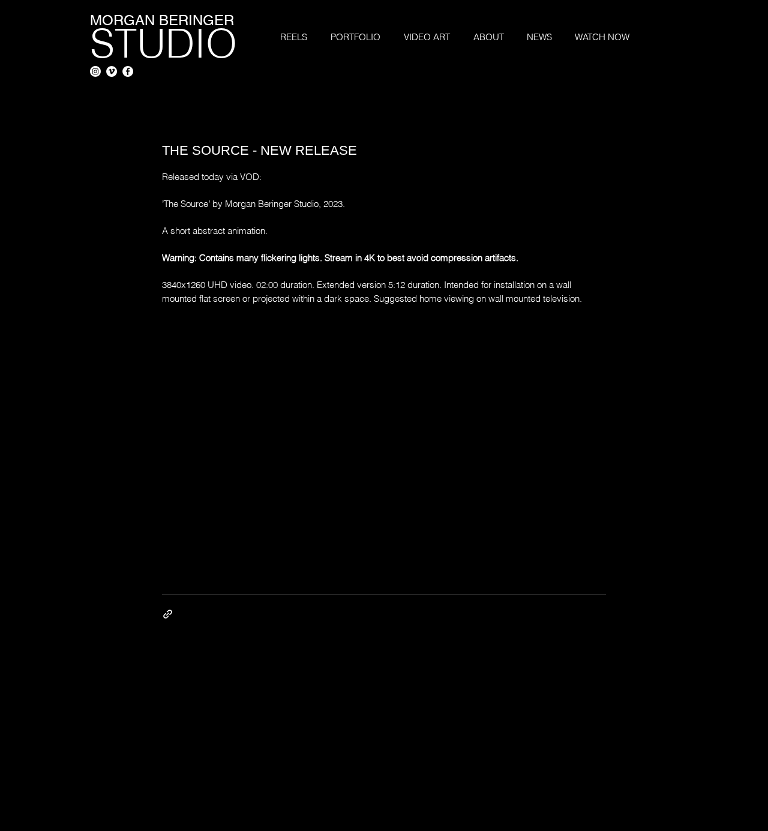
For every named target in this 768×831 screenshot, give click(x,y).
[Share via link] (167, 614)
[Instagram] (95, 71)
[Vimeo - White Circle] (111, 71)
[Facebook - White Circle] (127, 71)
